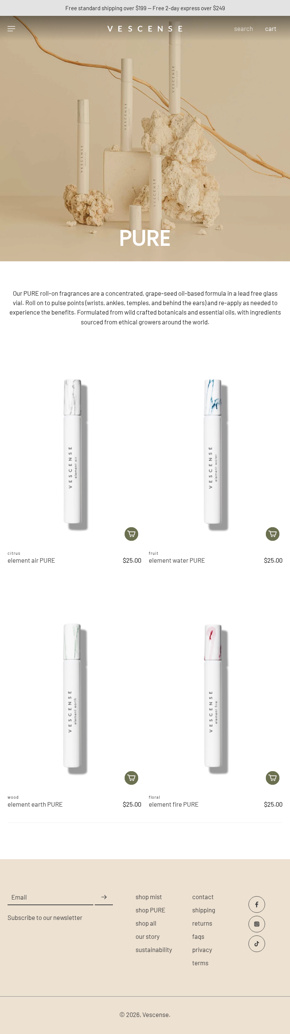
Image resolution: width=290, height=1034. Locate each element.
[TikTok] (256, 943)
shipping (203, 910)
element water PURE (177, 560)
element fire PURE (174, 804)
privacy (202, 949)
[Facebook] (256, 904)
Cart (270, 28)
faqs (198, 936)
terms (200, 962)
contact (203, 896)
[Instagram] (256, 924)
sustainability (154, 949)
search (243, 28)
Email (19, 897)
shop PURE (150, 910)
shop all (146, 923)
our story (148, 936)
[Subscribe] (104, 897)
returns (202, 923)
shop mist (149, 896)
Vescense (155, 1014)
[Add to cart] (131, 534)
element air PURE (31, 560)
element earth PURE (35, 804)
